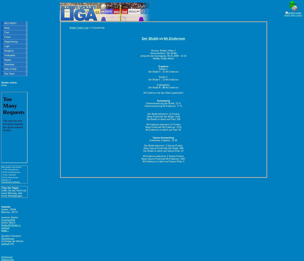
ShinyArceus (7, 238)
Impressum (7, 257)
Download (9, 64)
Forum (7, 37)
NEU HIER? (10, 23)
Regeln (7, 60)
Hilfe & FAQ (10, 69)
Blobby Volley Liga (78, 27)
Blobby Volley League (293, 15)
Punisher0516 (8, 220)
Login (7, 46)
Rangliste (9, 50)
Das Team (9, 73)
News (7, 28)
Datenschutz (7, 259)
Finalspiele (9, 55)
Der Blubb (150, 38)
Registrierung (11, 41)
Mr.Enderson (174, 38)
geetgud (5, 244)
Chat (6, 32)
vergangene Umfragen (11, 182)
